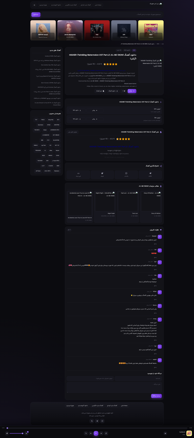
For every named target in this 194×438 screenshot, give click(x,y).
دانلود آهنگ (112, 91)
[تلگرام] (97, 421)
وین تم (91, 416)
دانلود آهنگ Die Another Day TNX (51, 65)
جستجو (35, 14)
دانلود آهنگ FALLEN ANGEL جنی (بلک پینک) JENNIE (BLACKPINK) (48, 70)
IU (45, 151)
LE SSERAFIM (46, 135)
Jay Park (43, 145)
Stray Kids (50, 120)
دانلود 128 (75, 119)
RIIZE (43, 156)
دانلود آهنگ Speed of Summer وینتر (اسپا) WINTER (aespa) (48, 77)
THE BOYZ (37, 130)
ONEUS (35, 145)
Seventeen (40, 125)
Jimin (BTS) (47, 171)
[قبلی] (91, 433)
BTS (58, 120)
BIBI (42, 140)
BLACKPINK (56, 140)
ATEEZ (48, 125)
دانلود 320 (76, 110)
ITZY (48, 140)
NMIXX (50, 156)
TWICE (42, 120)
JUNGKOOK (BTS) (54, 130)
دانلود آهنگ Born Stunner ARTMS (51, 83)
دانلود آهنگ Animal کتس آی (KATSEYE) (49, 87)
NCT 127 (57, 145)
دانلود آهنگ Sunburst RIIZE (53, 56)
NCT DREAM (56, 135)
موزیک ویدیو (43, 5)
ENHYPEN (56, 125)
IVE (50, 145)
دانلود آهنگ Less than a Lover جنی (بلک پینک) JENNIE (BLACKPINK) (47, 93)
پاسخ (155, 244)
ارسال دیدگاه (156, 396)
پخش (130, 91)
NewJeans (56, 171)
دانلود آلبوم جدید (56, 5)
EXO (47, 161)
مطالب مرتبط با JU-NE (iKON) (149, 186)
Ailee (51, 151)
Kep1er (57, 151)
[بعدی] (101, 433)
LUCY (43, 166)
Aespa (44, 130)
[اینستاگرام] (102, 421)
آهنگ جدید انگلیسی (70, 5)
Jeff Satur (38, 171)
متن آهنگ (99, 91)
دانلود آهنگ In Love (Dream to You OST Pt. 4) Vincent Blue (48, 104)
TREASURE (38, 151)
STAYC (57, 156)
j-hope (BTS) (55, 161)
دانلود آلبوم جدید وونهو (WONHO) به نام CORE (47, 98)
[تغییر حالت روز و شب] (34, 5)
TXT (36, 120)
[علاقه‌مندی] (165, 433)
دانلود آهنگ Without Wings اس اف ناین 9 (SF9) (47, 61)
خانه (163, 44)
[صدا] (7, 433)
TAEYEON (39, 161)
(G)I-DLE (50, 166)
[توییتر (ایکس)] (92, 421)
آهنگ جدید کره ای (86, 5)
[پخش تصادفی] (86, 433)
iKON (158, 44)
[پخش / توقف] (96, 433)
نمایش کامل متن (72, 132)
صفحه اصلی (98, 5)
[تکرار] (106, 433)
